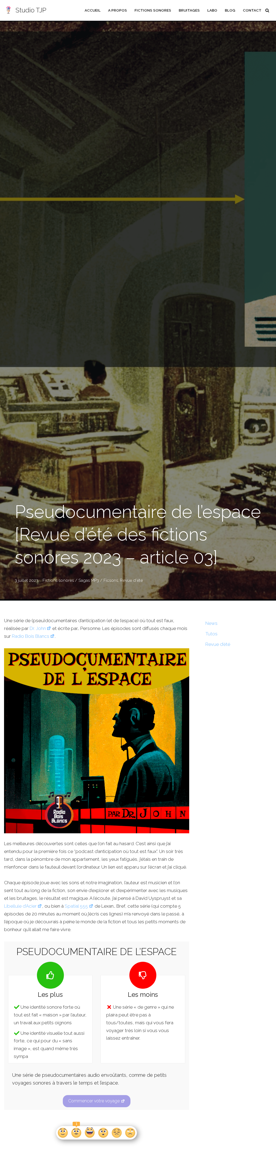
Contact (252, 10)
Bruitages (189, 10)
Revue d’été (217, 644)
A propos (117, 10)
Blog (230, 10)
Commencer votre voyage (94, 1100)
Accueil (93, 10)
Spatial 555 (76, 906)
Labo (212, 10)
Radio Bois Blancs (30, 636)
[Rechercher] (267, 10)
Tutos (211, 633)
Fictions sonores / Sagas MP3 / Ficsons (80, 580)
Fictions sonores (152, 10)
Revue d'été (131, 580)
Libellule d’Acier (20, 906)
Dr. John (38, 628)
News (211, 623)
